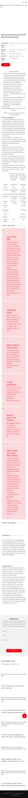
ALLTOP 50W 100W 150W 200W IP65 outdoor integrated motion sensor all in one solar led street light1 (13, 711)
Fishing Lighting (6, 664)
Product (14, 664)
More (18, 664)
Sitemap (10, 795)
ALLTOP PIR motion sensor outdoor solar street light (12, 687)
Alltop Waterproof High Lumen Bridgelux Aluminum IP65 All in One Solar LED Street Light (12, 760)
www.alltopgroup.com (18, 793)
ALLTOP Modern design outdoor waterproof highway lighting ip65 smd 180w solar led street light (13, 785)
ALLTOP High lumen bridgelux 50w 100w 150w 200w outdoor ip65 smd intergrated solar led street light (13, 736)
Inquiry (5, 64)
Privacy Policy (16, 795)
